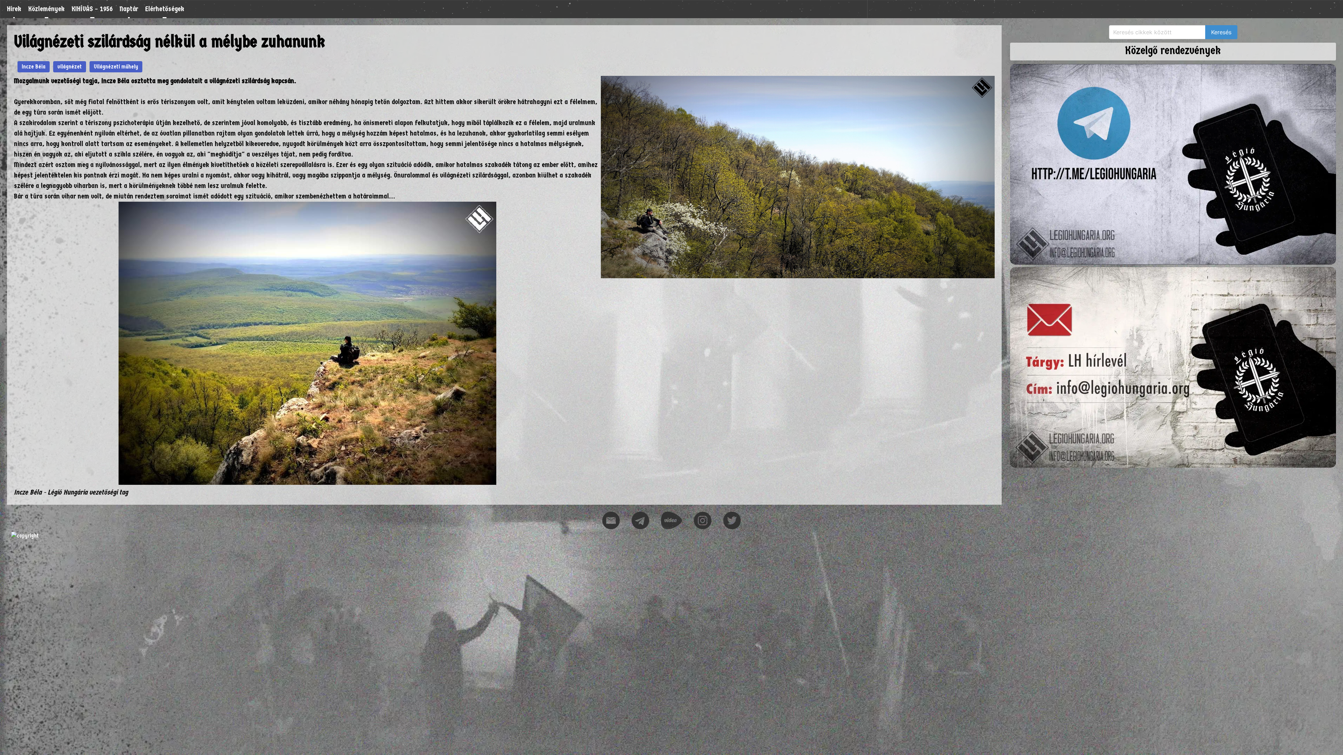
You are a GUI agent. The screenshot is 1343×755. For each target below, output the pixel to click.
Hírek (14, 9)
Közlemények (46, 9)
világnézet (69, 66)
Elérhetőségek (164, 9)
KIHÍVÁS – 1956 (92, 9)
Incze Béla (33, 66)
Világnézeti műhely (116, 66)
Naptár (129, 9)
